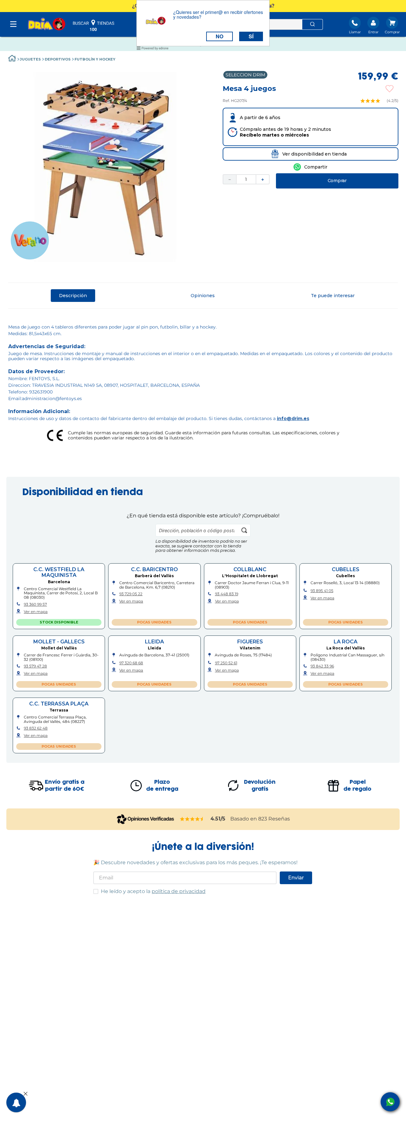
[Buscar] (312, 24)
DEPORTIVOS (58, 59)
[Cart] (392, 26)
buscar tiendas (93, 25)
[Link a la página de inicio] (12, 59)
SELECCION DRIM (245, 75)
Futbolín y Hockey (95, 59)
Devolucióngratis (260, 786)
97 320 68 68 (131, 663)
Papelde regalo (357, 786)
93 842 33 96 (322, 666)
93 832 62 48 (36, 728)
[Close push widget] (25, 1094)
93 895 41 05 (322, 591)
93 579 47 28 (35, 666)
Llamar (355, 32)
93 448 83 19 (226, 594)
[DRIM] (46, 24)
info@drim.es (293, 418)
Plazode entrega (162, 786)
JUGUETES (30, 59)
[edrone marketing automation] (152, 49)
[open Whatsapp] (390, 1101)
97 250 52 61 (226, 663)
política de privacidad (179, 891)
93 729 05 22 (130, 594)
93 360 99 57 (35, 604)
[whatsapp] (310, 167)
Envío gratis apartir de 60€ (64, 786)
